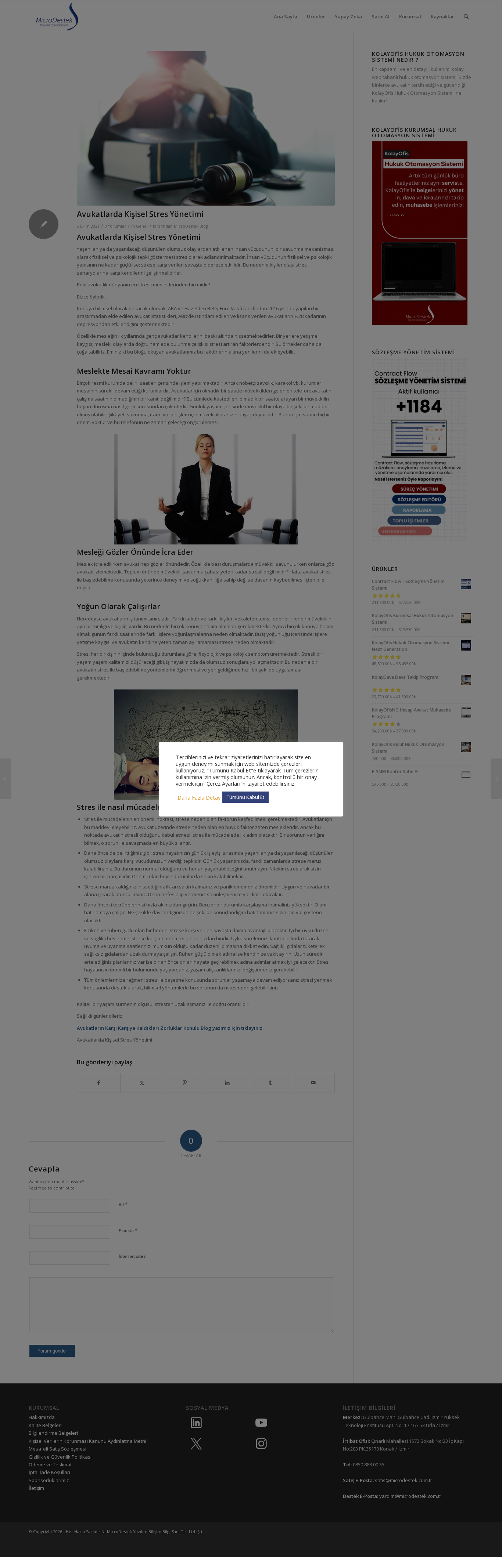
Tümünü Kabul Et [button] (245, 797)
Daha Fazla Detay (199, 797)
